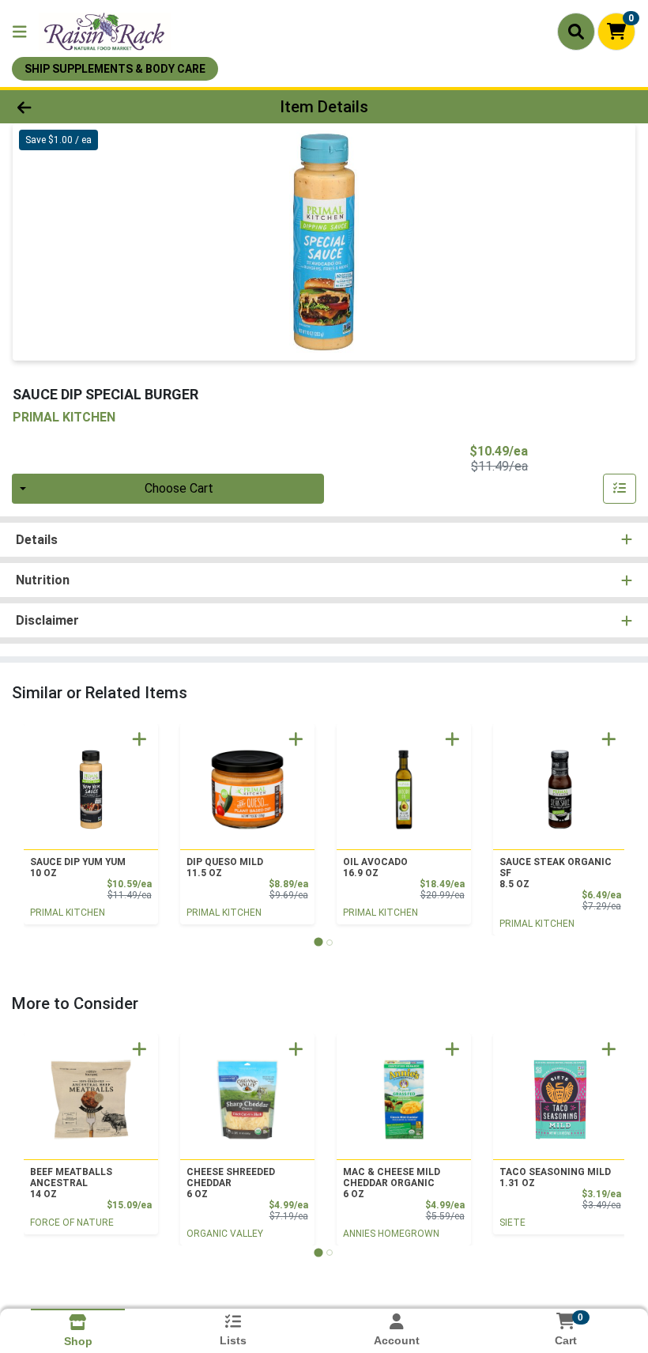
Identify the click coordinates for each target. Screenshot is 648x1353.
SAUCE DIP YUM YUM (78, 867)
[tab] (318, 942)
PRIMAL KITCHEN (67, 912)
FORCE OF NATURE (72, 1222)
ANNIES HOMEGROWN (391, 1233)
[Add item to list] (619, 489)
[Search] (576, 31)
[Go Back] (90, 106)
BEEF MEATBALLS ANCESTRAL (71, 1183)
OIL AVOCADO (375, 867)
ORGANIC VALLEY (224, 1233)
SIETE (512, 1222)
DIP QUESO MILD (224, 867)
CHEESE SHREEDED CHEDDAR (230, 1183)
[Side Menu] (20, 32)
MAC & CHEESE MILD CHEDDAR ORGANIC (391, 1183)
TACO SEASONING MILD (555, 1177)
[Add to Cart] (139, 739)
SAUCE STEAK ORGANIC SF (555, 873)
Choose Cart (179, 488)
